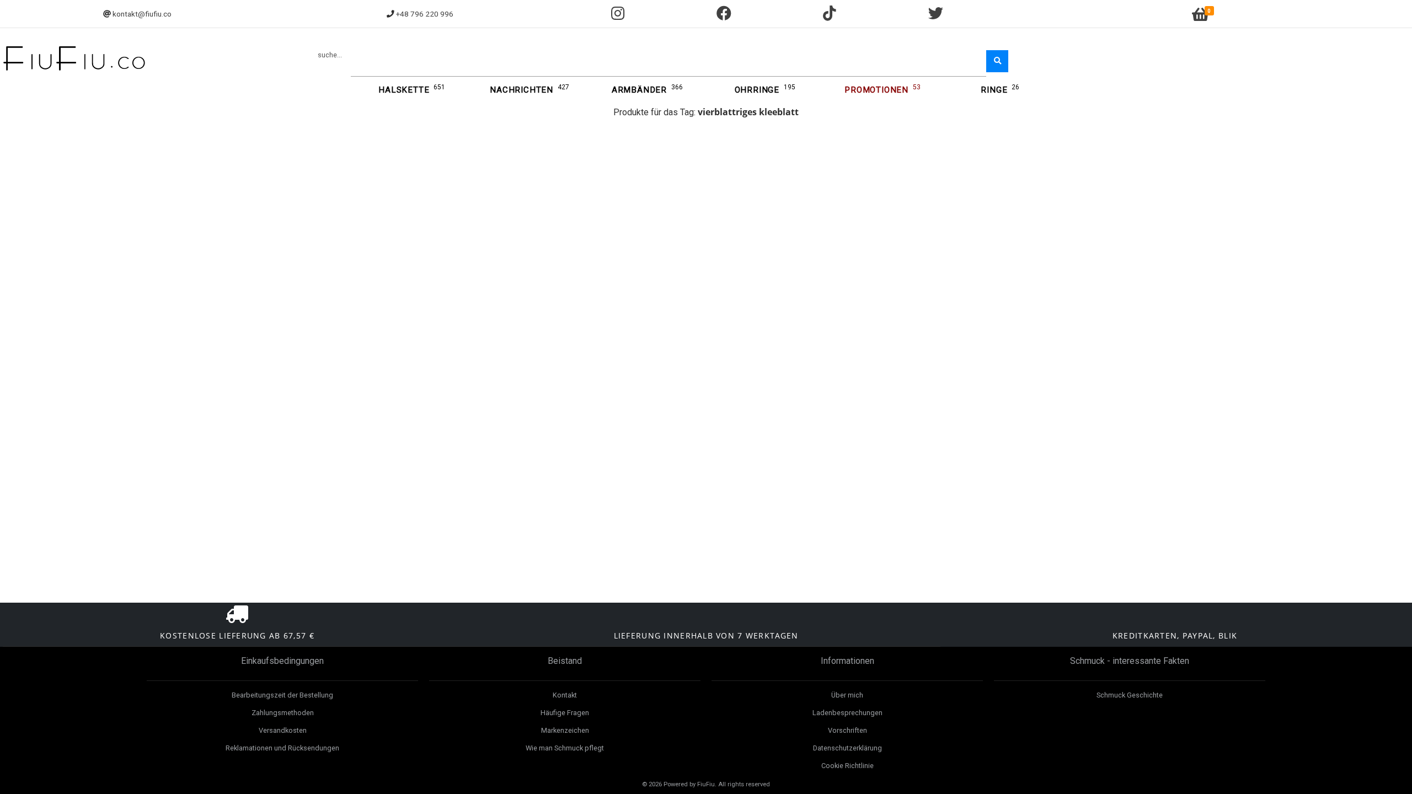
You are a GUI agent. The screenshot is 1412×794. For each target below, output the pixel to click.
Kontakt (565, 695)
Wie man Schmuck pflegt (565, 748)
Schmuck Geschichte (1130, 695)
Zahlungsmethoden (283, 713)
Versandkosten (283, 730)
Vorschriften (847, 730)
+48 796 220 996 (424, 13)
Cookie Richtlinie (847, 765)
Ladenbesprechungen (847, 713)
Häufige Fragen (565, 713)
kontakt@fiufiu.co (142, 13)
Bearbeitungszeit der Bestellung (282, 695)
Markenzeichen (565, 730)
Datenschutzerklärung (847, 748)
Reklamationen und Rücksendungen (282, 748)
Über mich (847, 695)
